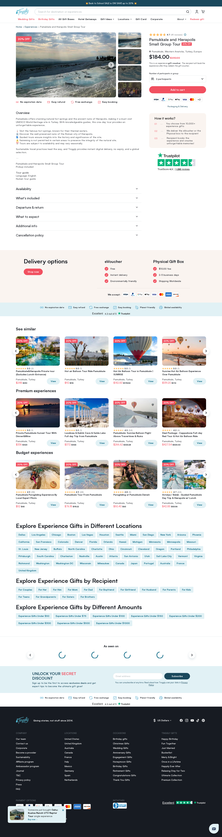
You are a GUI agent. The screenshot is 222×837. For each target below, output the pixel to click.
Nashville (84, 556)
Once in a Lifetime (171, 761)
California (24, 541)
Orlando (108, 541)
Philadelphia (194, 549)
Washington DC (64, 563)
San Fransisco (43, 541)
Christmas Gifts (121, 743)
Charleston (66, 556)
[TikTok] (198, 720)
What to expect (27, 217)
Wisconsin (85, 563)
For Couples (25, 589)
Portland (176, 549)
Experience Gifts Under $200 (185, 616)
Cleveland (143, 549)
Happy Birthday (170, 738)
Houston (104, 534)
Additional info (26, 226)
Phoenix (196, 534)
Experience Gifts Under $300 (35, 623)
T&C (18, 775)
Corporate (156, 19)
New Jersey (41, 549)
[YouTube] (192, 720)
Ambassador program (27, 766)
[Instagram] (186, 720)
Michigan (138, 541)
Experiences (31, 27)
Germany (69, 770)
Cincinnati (126, 549)
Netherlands (71, 779)
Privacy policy (23, 779)
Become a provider (26, 752)
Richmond (24, 563)
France (180, 563)
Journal (20, 770)
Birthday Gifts (46, 19)
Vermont (183, 556)
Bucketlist (167, 752)
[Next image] (129, 95)
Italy (67, 761)
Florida (93, 541)
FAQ (18, 789)
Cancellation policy (30, 235)
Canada (120, 563)
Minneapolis (173, 541)
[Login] (197, 12)
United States (72, 738)
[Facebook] (181, 720)
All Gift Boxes (66, 19)
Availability (23, 189)
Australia (165, 563)
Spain (67, 775)
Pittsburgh (24, 556)
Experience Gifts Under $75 (71, 616)
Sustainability (23, 757)
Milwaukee (103, 563)
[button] (107, 19)
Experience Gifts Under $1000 (113, 623)
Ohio (111, 549)
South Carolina (45, 556)
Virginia (198, 556)
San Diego (148, 534)
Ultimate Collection (172, 775)
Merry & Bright (169, 757)
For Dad (88, 589)
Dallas (22, 534)
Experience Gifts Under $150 (147, 616)
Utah (147, 556)
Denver (79, 541)
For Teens (24, 596)
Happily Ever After (171, 766)
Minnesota (155, 541)
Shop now (33, 271)
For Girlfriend (128, 589)
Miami (133, 534)
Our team (21, 738)
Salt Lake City (164, 556)
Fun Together (169, 743)
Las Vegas (87, 534)
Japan (134, 563)
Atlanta (113, 556)
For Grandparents (46, 596)
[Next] (111, 65)
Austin (99, 556)
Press (19, 784)
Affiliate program (25, 761)
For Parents (169, 589)
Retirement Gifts (121, 770)
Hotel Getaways (87, 19)
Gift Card (141, 19)
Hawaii (122, 541)
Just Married (168, 748)
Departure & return (30, 207)
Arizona (181, 534)
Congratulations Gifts (124, 775)
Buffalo (58, 549)
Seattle (120, 534)
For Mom (73, 589)
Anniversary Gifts (122, 752)
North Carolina (76, 549)
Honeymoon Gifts (122, 761)
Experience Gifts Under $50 (34, 616)
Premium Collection (172, 779)
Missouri (191, 541)
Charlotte (96, 549)
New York (165, 534)
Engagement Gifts (122, 757)
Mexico (68, 766)
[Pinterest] (203, 720)
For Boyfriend (106, 589)
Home (19, 27)
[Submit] (188, 12)
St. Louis (23, 549)
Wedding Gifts (26, 19)
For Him (57, 589)
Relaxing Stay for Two (173, 770)
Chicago (56, 534)
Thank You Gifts (121, 779)
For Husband (149, 589)
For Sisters (68, 596)
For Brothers (88, 596)
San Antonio (131, 556)
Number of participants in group (163, 74)
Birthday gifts (120, 738)
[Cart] (203, 12)
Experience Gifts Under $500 (73, 623)
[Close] (63, 815)
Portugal (149, 563)
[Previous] (16, 351)
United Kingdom (27, 570)
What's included (27, 198)
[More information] (185, 34)
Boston (71, 534)
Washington (42, 563)
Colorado (63, 541)
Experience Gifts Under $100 (109, 616)
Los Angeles (38, 534)
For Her (43, 589)
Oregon (160, 549)
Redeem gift (197, 19)
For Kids (186, 589)
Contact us (22, 743)
